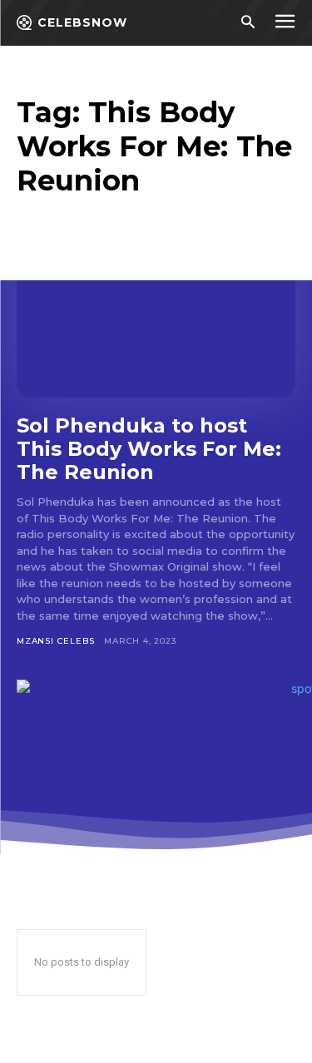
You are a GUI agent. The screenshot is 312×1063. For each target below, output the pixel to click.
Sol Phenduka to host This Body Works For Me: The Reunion (149, 448)
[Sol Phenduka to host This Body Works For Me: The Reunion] (156, 314)
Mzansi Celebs (55, 640)
